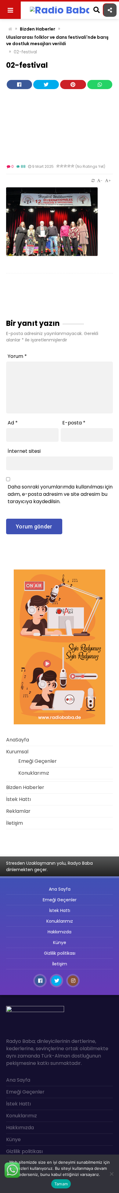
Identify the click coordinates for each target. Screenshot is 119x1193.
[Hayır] (111, 1174)
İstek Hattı (18, 63)
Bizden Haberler (24, 51)
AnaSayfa (17, 26)
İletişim (14, 88)
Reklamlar (18, 75)
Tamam (61, 1183)
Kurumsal (17, 38)
